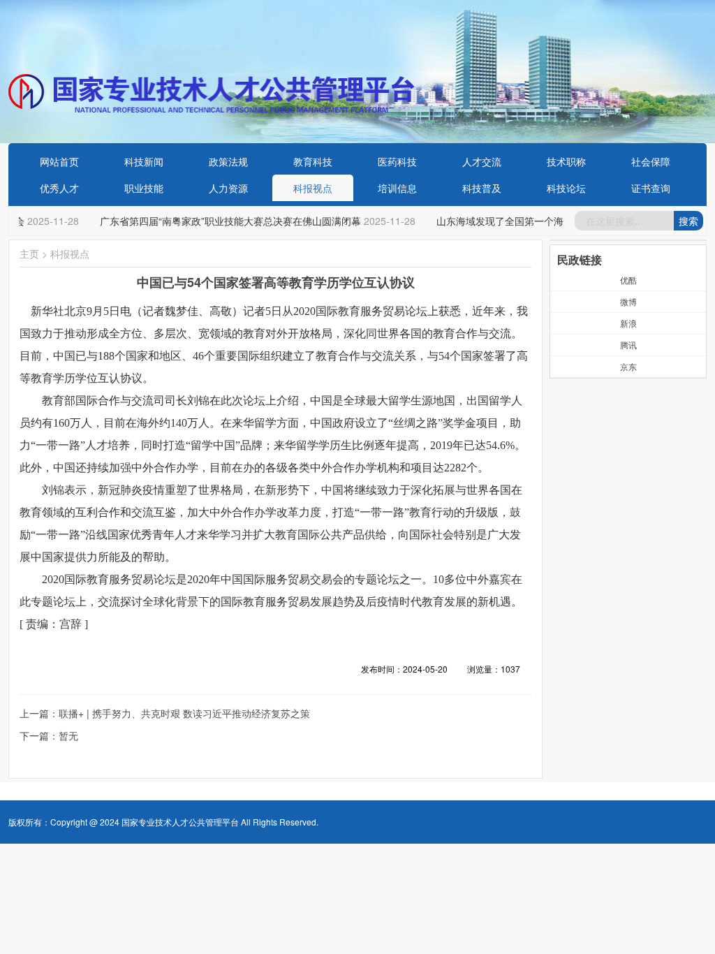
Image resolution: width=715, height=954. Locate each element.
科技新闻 (143, 161)
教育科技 (312, 161)
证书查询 (650, 188)
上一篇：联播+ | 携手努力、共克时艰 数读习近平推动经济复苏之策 (165, 713)
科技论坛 (566, 188)
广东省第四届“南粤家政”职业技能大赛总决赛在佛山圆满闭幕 (225, 221)
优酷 (628, 280)
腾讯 (628, 345)
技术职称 (566, 161)
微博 (628, 301)
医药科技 (397, 161)
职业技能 (143, 188)
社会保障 (650, 161)
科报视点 (312, 188)
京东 (628, 366)
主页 (29, 253)
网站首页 (59, 161)
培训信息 (397, 188)
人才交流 (481, 161)
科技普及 (481, 188)
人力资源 (228, 188)
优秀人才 (59, 188)
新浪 (628, 323)
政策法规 (228, 161)
